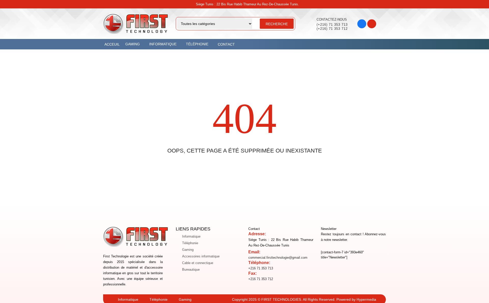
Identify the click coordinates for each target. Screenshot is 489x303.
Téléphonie (190, 243)
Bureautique (191, 269)
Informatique (191, 236)
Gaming (188, 250)
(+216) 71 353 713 (332, 24)
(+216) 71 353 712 (332, 28)
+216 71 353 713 (260, 268)
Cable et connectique (197, 263)
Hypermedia (366, 299)
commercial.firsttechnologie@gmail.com (277, 257)
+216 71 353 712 (260, 279)
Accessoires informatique (201, 256)
